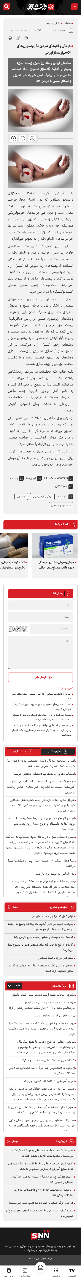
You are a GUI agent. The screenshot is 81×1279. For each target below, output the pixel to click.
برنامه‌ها (56, 1276)
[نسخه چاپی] (10, 37)
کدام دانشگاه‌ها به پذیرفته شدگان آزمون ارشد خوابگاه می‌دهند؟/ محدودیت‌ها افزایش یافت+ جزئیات (42, 1153)
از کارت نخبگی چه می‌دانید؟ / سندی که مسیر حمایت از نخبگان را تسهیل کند (42, 1179)
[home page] (40, 1267)
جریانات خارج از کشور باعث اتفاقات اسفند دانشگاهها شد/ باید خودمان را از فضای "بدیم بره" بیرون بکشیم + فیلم (40, 1029)
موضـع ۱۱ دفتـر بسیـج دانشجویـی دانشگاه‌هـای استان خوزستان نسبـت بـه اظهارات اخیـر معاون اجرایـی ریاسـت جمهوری (41, 787)
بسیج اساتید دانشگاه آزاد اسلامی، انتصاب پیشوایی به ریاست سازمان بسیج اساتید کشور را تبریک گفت (41, 1110)
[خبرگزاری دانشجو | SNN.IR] (40, 6)
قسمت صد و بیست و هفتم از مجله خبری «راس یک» (43, 937)
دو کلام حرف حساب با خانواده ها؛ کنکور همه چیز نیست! (41, 1203)
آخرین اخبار (54, 751)
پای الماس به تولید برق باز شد (55, 874)
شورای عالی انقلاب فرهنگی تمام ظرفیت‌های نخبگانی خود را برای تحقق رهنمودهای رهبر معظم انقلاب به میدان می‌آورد (42, 806)
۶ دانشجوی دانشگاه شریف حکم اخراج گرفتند (47, 1060)
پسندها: (14, 478)
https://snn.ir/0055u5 (56, 478)
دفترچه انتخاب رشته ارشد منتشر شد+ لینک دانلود (43, 995)
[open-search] (6, 6)
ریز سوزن (21, 496)
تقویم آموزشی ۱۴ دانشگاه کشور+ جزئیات (49, 1081)
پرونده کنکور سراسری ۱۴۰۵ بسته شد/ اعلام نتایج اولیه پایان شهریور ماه (39, 1213)
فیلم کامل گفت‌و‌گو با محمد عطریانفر (52, 916)
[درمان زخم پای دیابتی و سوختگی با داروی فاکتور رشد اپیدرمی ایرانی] (55, 545)
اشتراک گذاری (61, 486)
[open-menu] (74, 6)
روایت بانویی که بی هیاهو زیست (54, 1016)
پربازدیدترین (24, 1276)
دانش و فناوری (53, 23)
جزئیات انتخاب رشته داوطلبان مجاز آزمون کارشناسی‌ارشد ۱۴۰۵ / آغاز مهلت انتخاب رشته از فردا (42, 1005)
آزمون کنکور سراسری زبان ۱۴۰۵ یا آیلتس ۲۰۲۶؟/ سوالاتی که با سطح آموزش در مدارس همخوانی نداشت (40, 1166)
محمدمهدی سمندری (61, 505)
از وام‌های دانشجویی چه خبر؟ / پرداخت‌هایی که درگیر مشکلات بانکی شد (42, 1071)
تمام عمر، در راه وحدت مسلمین (55, 958)
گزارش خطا (31, 478)
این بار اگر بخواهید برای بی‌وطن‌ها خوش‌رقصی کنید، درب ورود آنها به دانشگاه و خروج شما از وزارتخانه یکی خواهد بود (40, 824)
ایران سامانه (34, 1259)
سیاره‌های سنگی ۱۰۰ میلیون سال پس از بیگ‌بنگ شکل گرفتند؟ (41, 863)
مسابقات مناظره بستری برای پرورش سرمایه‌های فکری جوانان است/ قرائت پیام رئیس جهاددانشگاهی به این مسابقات (41, 1126)
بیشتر (12, 907)
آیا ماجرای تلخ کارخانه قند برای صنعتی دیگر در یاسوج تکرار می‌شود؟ (40, 947)
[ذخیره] (18, 37)
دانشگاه (68, 23)
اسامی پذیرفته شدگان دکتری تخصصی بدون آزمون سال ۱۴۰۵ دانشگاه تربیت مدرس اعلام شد (40, 763)
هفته (18, 986)
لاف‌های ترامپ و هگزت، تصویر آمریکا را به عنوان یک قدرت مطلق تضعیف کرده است (41, 968)
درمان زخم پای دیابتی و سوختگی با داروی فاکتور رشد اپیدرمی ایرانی (55, 565)
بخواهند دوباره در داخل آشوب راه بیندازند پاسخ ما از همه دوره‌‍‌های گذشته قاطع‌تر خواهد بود (40, 927)
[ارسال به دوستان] (26, 37)
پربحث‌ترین (19, 751)
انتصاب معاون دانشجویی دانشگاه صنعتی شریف (44, 774)
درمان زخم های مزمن (42, 496)
